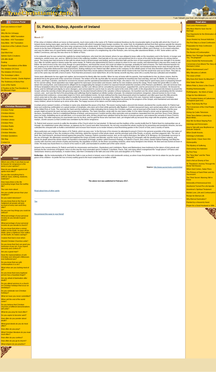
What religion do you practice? (13, 344)
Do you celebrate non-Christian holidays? (13, 292)
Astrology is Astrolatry (195, 136)
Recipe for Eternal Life (195, 196)
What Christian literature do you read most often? (15, 333)
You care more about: (9, 189)
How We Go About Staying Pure (199, 121)
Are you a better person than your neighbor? (14, 194)
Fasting (4, 62)
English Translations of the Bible (14, 66)
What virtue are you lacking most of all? (15, 269)
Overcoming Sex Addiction (196, 149)
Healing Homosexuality (195, 89)
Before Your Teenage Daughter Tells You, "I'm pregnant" (200, 57)
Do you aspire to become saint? (13, 315)
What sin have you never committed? (16, 296)
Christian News (7, 116)
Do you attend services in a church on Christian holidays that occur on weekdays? (15, 285)
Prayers (4, 49)
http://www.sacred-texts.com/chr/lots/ (168, 167)
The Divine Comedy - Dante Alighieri (15, 78)
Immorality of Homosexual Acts (198, 183)
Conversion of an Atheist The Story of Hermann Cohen (201, 65)
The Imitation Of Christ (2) (11, 72)
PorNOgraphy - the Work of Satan (199, 92)
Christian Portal (18, 22)
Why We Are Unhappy (10, 33)
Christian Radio (7, 126)
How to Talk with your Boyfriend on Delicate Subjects (200, 128)
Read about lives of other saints (47, 191)
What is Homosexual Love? (197, 69)
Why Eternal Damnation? (196, 199)
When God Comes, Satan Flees (199, 169)
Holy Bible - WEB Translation (12, 36)
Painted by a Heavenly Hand (197, 202)
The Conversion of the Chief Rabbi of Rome (200, 108)
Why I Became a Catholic (196, 73)
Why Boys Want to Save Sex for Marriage (198, 30)
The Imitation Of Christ (10, 69)
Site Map (4, 139)
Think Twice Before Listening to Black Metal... (198, 117)
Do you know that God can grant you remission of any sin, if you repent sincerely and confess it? (15, 246)
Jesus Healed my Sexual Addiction (200, 39)
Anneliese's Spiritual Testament (198, 189)
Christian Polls (7, 129)
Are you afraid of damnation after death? (14, 279)
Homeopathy (191, 142)
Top (35, 201)
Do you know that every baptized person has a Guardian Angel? (14, 274)
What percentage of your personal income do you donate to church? (14, 224)
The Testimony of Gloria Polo (12, 82)
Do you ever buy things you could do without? (15, 212)
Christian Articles (8, 113)
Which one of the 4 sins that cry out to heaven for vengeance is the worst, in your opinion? (15, 164)
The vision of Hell (193, 76)
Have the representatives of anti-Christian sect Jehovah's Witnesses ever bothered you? (15, 257)
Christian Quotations (9, 136)
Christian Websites (8, 133)
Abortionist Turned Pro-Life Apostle (200, 186)
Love (3, 30)
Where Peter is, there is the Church (200, 86)
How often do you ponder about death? (13, 319)
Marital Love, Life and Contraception (200, 193)
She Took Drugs (192, 49)
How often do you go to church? (13, 341)
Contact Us (5, 142)
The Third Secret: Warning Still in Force (199, 179)
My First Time (191, 152)
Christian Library (7, 120)
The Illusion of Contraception (197, 52)
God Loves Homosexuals (196, 26)
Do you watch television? (11, 198)
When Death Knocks (194, 133)
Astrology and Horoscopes (197, 124)
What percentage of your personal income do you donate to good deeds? (14, 218)
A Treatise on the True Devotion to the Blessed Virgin (14, 89)
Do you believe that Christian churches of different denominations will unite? (15, 307)
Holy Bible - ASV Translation (12, 40)
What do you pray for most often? (14, 312)
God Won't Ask (7, 53)
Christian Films (7, 123)
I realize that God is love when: (13, 238)
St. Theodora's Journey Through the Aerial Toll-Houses (200, 165)
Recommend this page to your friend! (49, 214)
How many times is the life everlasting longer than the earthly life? (14, 184)
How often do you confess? (12, 338)
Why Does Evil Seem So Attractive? (200, 79)
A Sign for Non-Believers (196, 95)
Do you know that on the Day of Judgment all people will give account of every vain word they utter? (13, 204)
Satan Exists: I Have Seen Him (198, 139)
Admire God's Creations (10, 56)
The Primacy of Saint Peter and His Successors (200, 173)
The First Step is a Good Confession (200, 43)
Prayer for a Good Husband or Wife (200, 206)
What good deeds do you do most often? (14, 325)
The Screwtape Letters (10, 75)
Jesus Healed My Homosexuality (199, 61)
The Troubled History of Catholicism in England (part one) (200, 99)
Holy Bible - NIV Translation (12, 43)
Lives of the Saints (8, 85)
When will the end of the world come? (13, 300)
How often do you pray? (10, 329)
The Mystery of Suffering (196, 146)
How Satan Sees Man (195, 82)
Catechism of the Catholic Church (14, 46)
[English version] (8, 22)
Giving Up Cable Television (197, 112)
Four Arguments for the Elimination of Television (201, 35)
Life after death (7, 59)
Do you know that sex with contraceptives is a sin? (11, 263)
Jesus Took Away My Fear (196, 104)
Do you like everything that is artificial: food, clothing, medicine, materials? (14, 177)
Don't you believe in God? (11, 27)
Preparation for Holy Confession (199, 46)
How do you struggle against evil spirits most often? (14, 170)
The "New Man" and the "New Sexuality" (198, 156)
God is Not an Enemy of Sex (197, 161)
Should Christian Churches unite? (14, 241)
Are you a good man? (9, 252)
